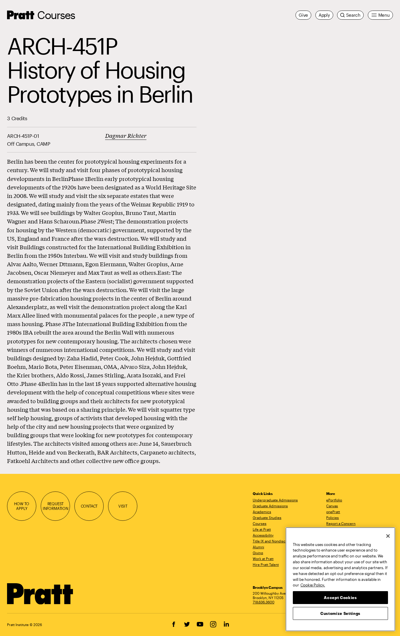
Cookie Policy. (312, 584)
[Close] (388, 536)
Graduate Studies (267, 517)
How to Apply (21, 506)
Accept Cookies (340, 597)
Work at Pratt (263, 559)
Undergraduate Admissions (275, 500)
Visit (122, 506)
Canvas (332, 506)
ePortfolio (334, 500)
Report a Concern (340, 523)
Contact (89, 506)
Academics (262, 512)
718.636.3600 (263, 602)
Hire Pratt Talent (266, 564)
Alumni (258, 547)
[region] (340, 579)
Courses (56, 15)
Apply (324, 15)
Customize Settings (340, 613)
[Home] (40, 593)
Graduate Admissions (270, 506)
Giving (258, 553)
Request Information (55, 506)
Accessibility (263, 535)
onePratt (333, 512)
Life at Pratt (262, 529)
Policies (332, 517)
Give (303, 15)
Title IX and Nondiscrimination (277, 541)
